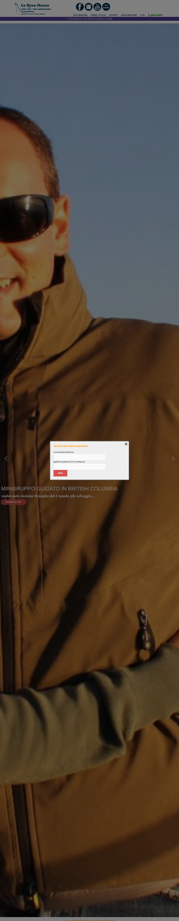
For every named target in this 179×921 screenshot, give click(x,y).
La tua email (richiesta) (63, 452)
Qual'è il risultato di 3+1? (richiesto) (69, 462)
